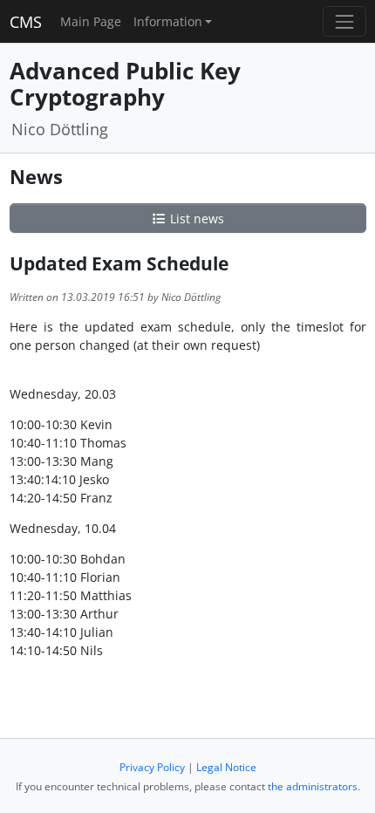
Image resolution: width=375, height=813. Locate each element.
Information (167, 21)
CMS (26, 21)
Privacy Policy (152, 767)
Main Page (90, 21)
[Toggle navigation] (344, 21)
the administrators (313, 786)
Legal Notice (226, 767)
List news (195, 218)
